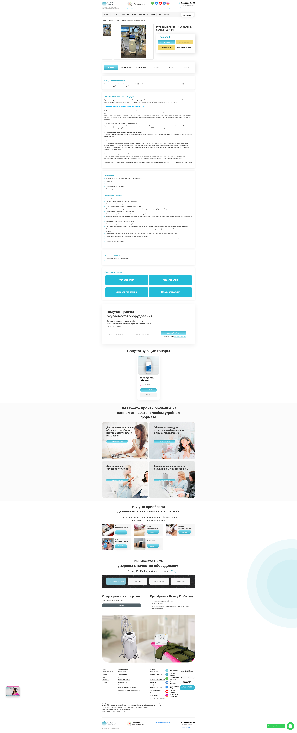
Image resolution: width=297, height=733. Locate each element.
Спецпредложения (107, 672)
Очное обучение (154, 672)
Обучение (115, 14)
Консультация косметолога (157, 679)
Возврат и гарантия (124, 679)
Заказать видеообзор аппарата (187, 671)
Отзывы (134, 14)
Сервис (153, 14)
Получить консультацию (187, 14)
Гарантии (186, 67)
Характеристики (126, 67)
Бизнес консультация (156, 690)
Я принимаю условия (174, 336)
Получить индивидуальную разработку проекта (173, 332)
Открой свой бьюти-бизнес (157, 698)
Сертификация (122, 682)
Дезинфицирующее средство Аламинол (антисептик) (147, 379)
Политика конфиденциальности (127, 687)
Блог (159, 14)
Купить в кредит (166, 47)
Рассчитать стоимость (121, 532)
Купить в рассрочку (184, 42)
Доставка (156, 67)
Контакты (166, 14)
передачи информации (180, 336)
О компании (125, 14)
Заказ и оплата (122, 674)
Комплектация (141, 67)
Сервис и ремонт (123, 669)
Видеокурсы (153, 677)
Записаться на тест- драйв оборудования (187, 676)
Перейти (121, 606)
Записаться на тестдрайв (184, 47)
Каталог (106, 14)
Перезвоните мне (185, 7)
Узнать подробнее (117, 441)
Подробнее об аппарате (148, 390)
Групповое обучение (156, 687)
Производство (143, 14)
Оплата (171, 67)
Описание (111, 67)
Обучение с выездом (156, 674)
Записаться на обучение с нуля (187, 682)
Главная (104, 20)
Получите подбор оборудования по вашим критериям (187, 688)
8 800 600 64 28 (188, 3)
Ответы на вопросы (124, 685)
